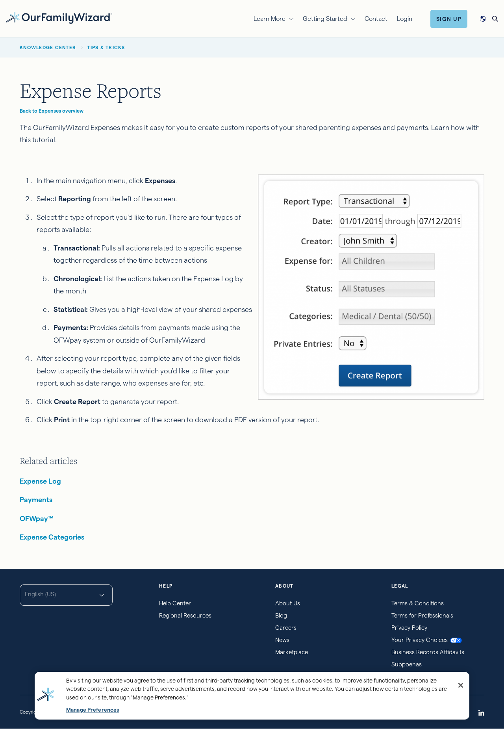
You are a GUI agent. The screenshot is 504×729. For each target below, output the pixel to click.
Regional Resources (185, 615)
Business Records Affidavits (427, 652)
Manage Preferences (92, 710)
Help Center (175, 603)
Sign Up (449, 19)
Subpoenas (406, 664)
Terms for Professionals (422, 615)
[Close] (460, 685)
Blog (281, 615)
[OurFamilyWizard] (59, 17)
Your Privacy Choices (419, 639)
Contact (376, 18)
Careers (285, 627)
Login (404, 18)
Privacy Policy (409, 627)
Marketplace (291, 652)
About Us (287, 603)
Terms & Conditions (417, 603)
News (282, 639)
